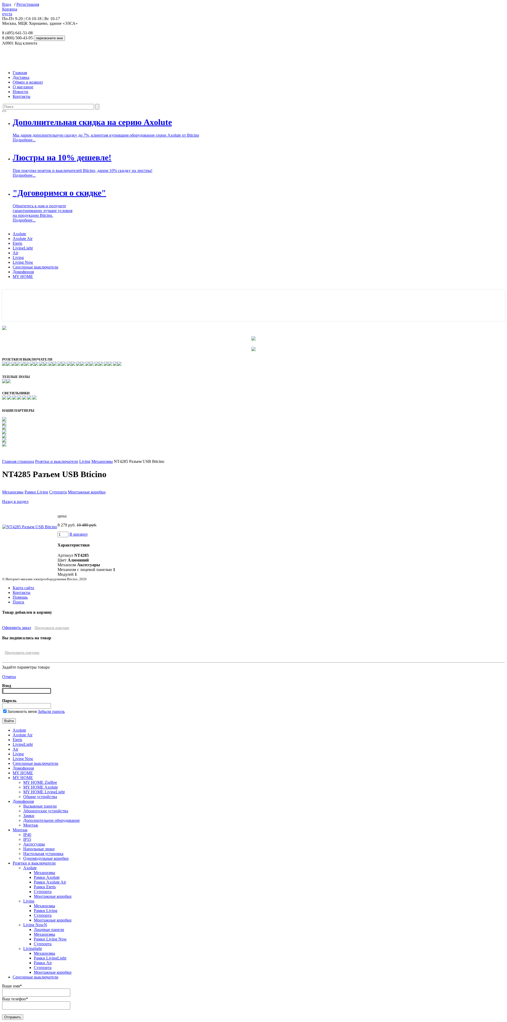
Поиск (18, 602)
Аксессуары (34, 844)
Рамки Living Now (50, 939)
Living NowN (35, 925)
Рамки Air (43, 963)
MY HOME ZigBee (40, 782)
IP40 (27, 834)
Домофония (23, 272)
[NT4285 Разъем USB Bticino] (29, 527)
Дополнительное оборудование (51, 820)
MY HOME (23, 276)
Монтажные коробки (87, 492)
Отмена (9, 676)
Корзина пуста (9, 11)
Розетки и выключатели (56, 461)
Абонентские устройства (45, 811)
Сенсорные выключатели (35, 267)
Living (18, 257)
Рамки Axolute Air (50, 882)
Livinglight (32, 948)
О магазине (23, 87)
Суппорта (58, 492)
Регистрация (27, 4)
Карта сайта (23, 588)
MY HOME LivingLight (44, 792)
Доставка (21, 77)
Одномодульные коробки (46, 858)
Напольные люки (39, 849)
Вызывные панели (40, 806)
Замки (28, 815)
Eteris (17, 243)
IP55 (27, 839)
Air (15, 253)
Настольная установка (43, 853)
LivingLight (23, 248)
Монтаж (30, 825)
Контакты (21, 96)
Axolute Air (22, 238)
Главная (20, 72)
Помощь (20, 597)
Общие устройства (40, 796)
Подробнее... (24, 140)
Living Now (23, 262)
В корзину (78, 534)
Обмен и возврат (28, 82)
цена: (62, 516)
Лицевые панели (49, 929)
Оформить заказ (16, 627)
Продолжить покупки (52, 628)
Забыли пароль (51, 711)
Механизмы (102, 461)
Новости (20, 91)
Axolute (19, 234)
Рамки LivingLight (50, 958)
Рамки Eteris (45, 887)
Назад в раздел (15, 501)
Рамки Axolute (47, 877)
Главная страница (18, 461)
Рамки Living (36, 492)
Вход (6, 4)
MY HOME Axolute (40, 787)
